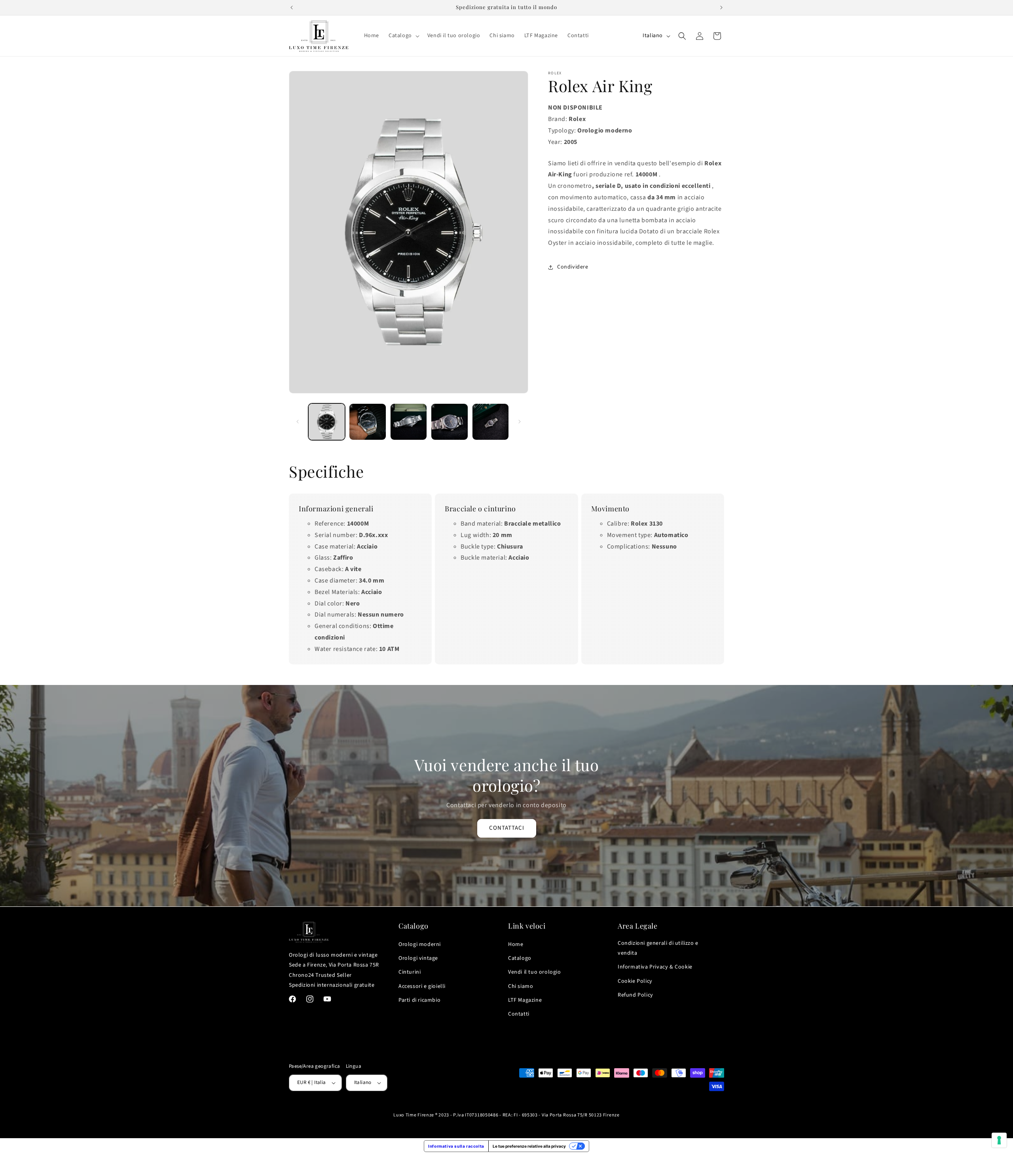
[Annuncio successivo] (721, 7)
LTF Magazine (525, 1000)
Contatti (518, 1014)
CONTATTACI (506, 828)
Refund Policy (635, 995)
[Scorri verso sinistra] (297, 421)
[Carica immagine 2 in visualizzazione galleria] (367, 421)
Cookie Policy (635, 981)
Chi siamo (520, 986)
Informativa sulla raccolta (456, 1146)
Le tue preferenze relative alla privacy (529, 1146)
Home (515, 944)
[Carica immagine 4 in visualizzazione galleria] (449, 421)
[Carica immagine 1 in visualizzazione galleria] (326, 421)
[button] (403, 35)
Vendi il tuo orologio (534, 972)
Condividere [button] (572, 267)
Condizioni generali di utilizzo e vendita (658, 948)
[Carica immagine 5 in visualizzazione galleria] (490, 421)
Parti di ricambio (419, 1000)
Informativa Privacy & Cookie (655, 967)
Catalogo (519, 958)
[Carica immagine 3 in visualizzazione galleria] (408, 421)
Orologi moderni (419, 944)
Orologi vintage (418, 958)
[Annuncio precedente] (291, 7)
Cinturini (409, 972)
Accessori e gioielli (422, 986)
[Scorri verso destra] (519, 421)
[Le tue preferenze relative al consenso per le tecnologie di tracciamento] (999, 1140)
